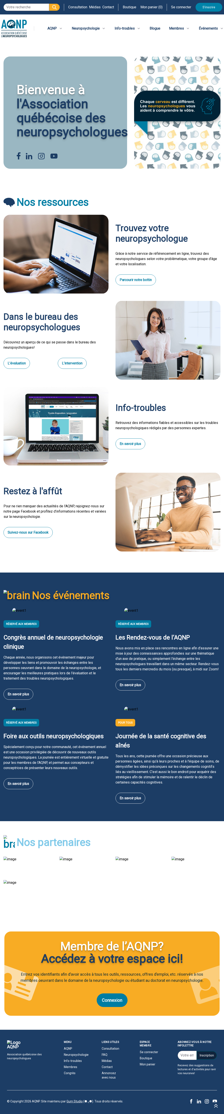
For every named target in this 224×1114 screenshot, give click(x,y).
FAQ (104, 1054)
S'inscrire (209, 7)
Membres (70, 1067)
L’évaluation (17, 363)
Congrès (69, 1073)
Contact (108, 7)
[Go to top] (216, 1106)
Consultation (77, 7)
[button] (54, 7)
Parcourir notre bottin (136, 280)
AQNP (68, 1048)
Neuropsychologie (74, 1054)
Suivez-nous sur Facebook (28, 532)
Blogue (155, 28)
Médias (95, 7)
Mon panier (147, 1064)
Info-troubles (73, 1061)
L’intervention (72, 363)
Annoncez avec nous (109, 1075)
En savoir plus (130, 444)
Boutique (129, 7)
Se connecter (181, 7)
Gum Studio (74, 1101)
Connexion (112, 1000)
